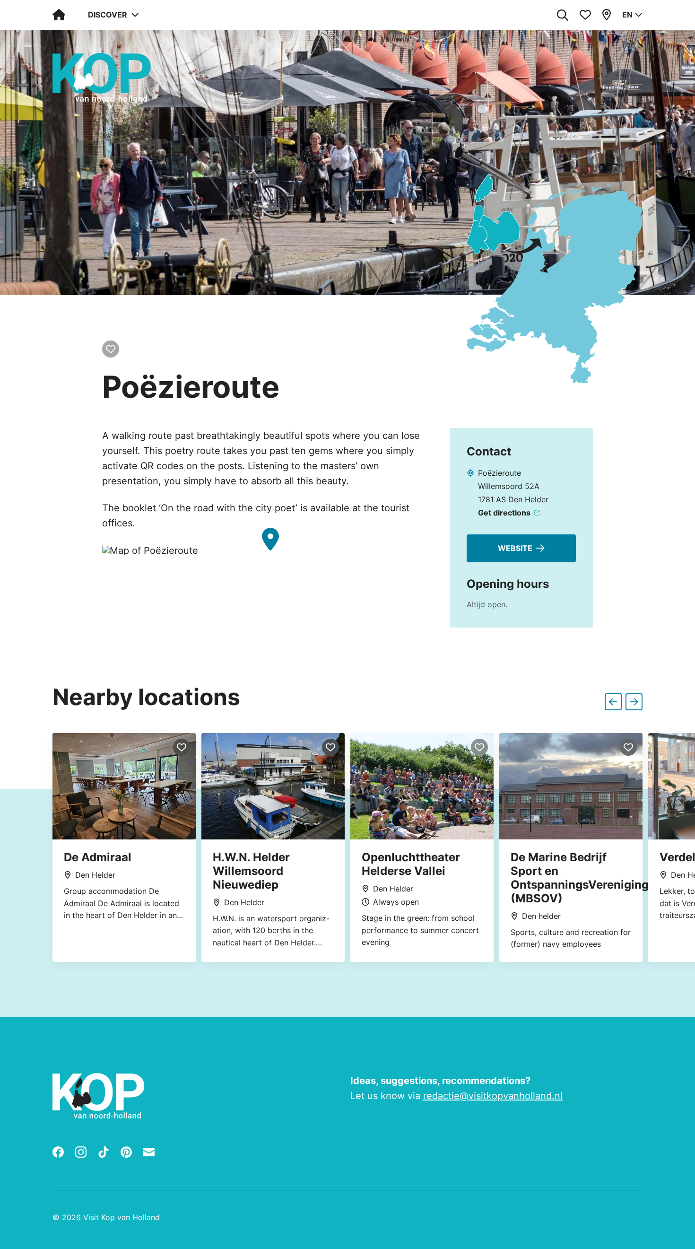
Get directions (504, 512)
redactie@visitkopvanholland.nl (493, 1095)
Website (515, 548)
